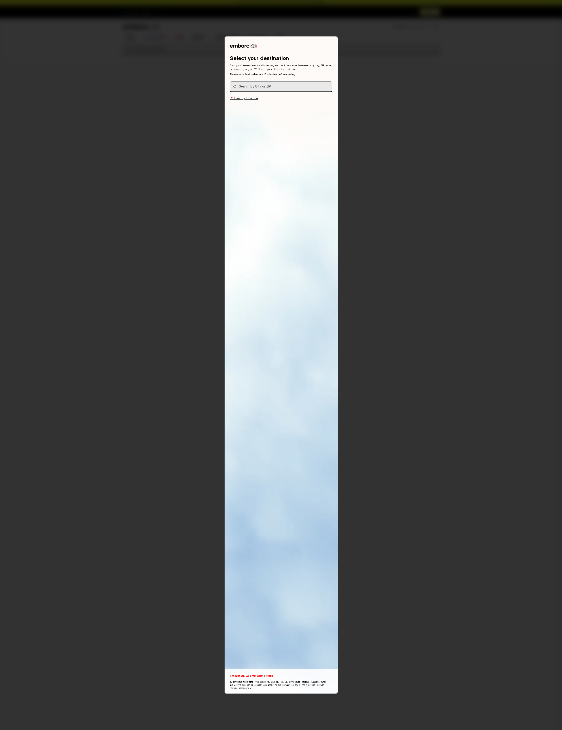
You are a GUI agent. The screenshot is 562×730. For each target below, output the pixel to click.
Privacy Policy (290, 685)
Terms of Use (308, 685)
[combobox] (281, 87)
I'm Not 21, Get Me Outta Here (251, 675)
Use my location (244, 98)
